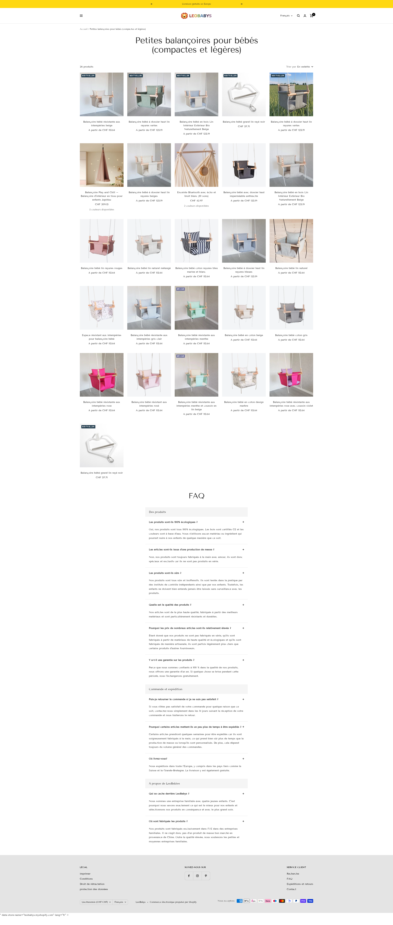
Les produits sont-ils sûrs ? (165, 573)
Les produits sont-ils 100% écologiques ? (173, 522)
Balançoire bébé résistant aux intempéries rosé (149, 404)
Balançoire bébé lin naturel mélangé (149, 268)
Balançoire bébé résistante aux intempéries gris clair (149, 337)
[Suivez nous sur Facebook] (189, 876)
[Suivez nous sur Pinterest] (206, 876)
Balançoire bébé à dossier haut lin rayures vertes (149, 123)
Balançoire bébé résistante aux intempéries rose (101, 404)
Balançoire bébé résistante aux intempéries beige (101, 123)
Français (285, 15)
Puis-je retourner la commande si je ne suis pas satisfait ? (183, 699)
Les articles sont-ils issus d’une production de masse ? (181, 549)
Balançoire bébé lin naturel (291, 268)
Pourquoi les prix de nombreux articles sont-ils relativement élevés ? (190, 628)
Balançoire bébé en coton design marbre (244, 404)
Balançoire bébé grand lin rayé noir (244, 121)
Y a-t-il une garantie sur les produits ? (171, 660)
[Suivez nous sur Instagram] (197, 876)
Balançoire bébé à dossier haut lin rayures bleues (243, 270)
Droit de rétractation (92, 884)
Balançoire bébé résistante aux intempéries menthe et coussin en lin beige (196, 406)
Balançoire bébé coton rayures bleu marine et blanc (196, 270)
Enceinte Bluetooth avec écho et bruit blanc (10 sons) (196, 194)
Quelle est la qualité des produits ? (170, 604)
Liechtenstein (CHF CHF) (95, 902)
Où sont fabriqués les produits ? (168, 821)
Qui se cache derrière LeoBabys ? (169, 793)
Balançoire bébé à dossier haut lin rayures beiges (149, 194)
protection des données (94, 889)
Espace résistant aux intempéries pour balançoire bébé (101, 337)
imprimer (85, 873)
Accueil (84, 29)
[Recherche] (298, 15)
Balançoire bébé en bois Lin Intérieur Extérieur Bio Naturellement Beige (196, 125)
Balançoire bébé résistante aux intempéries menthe (196, 337)
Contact (291, 889)
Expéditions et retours (300, 884)
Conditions (86, 878)
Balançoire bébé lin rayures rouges (101, 268)
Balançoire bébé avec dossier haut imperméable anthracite (244, 194)
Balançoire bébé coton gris (291, 335)
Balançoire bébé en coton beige (244, 335)
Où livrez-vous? (158, 758)
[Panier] (311, 15)
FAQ (289, 878)
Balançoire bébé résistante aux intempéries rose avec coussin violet (291, 404)
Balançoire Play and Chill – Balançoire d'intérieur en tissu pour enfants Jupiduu (102, 196)
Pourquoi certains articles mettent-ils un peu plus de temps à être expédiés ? (195, 726)
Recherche (293, 873)
